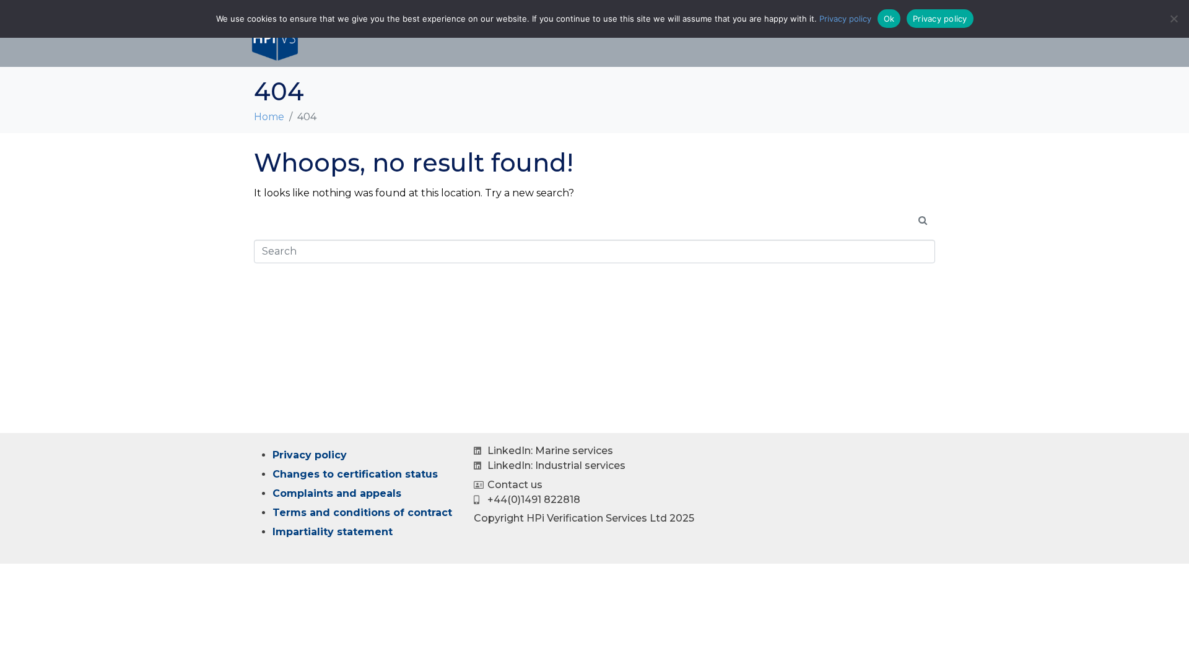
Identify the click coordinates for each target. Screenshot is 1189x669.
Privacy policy (309, 455)
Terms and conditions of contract (362, 512)
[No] (1173, 18)
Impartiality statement (332, 532)
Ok (889, 19)
